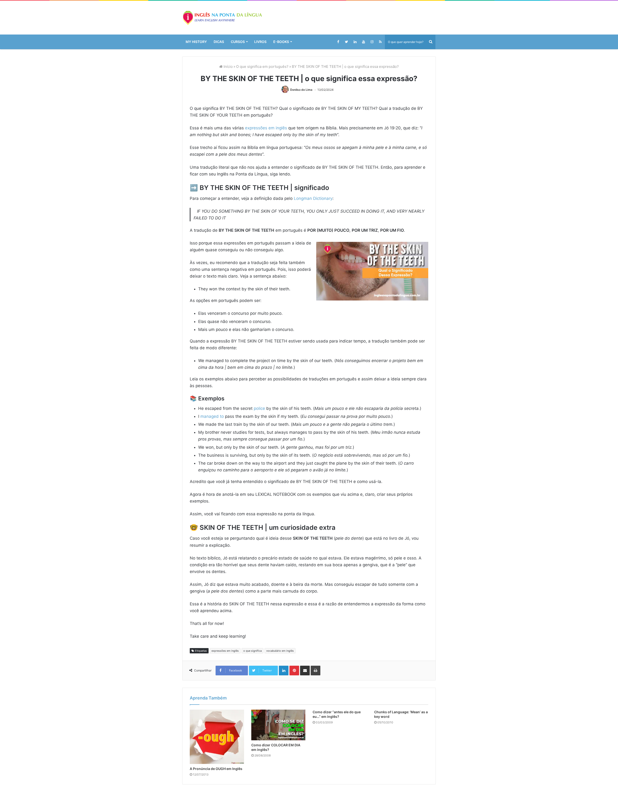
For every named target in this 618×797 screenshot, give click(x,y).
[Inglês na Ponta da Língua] (222, 17)
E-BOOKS (286, 42)
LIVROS (264, 42)
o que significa (252, 739)
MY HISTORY (197, 42)
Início (223, 66)
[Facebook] (338, 42)
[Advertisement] (309, 694)
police (264, 415)
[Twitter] (346, 42)
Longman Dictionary (321, 198)
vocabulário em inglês (280, 739)
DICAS (220, 42)
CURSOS (240, 42)
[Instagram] (372, 42)
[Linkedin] (355, 42)
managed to (213, 430)
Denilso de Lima (302, 89)
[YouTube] (363, 42)
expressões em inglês (270, 128)
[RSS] (380, 42)
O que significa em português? (260, 66)
